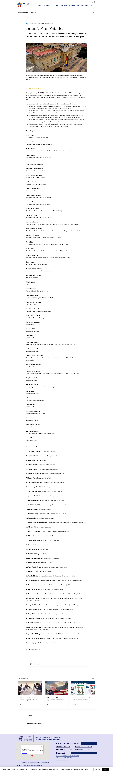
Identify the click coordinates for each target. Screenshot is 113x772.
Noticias (33, 12)
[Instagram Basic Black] (94, 2)
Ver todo (93, 678)
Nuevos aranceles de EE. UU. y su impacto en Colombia (82, 699)
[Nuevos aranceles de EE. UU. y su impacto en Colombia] (83, 688)
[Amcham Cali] (90, 2)
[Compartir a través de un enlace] (39, 664)
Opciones (97, 769)
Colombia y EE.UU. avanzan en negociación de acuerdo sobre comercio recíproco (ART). (56, 699)
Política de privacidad (83, 769)
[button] (93, 12)
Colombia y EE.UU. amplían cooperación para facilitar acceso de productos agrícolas (29, 699)
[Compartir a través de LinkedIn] (35, 664)
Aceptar (106, 769)
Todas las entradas (23, 12)
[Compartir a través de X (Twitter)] (31, 664)
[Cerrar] (111, 769)
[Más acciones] (86, 24)
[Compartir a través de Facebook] (26, 664)
